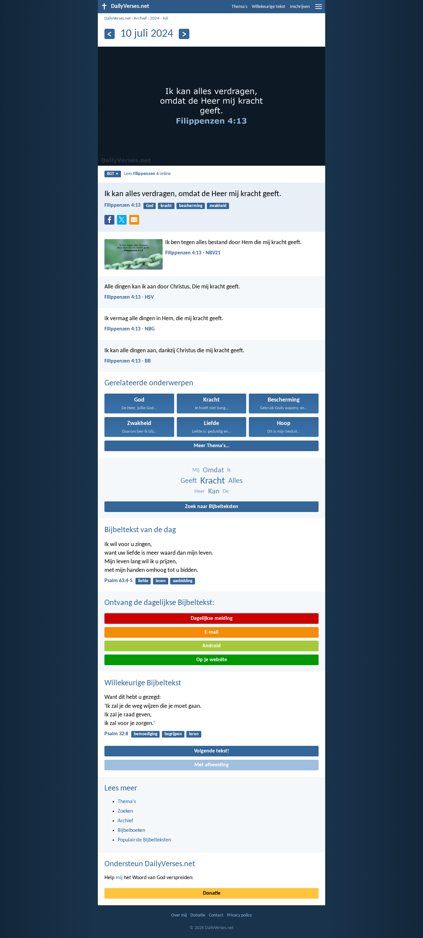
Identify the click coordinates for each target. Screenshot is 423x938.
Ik (229, 470)
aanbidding (182, 581)
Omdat (213, 470)
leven (161, 581)
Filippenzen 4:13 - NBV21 (192, 253)
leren (194, 734)
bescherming (190, 206)
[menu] (318, 9)
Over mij (179, 915)
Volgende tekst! (211, 751)
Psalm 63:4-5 (118, 580)
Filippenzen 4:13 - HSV (129, 297)
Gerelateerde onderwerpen (148, 383)
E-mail (211, 632)
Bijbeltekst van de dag (140, 530)
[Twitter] (123, 221)
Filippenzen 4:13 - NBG (129, 329)
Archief (140, 18)
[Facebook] (110, 221)
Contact (216, 915)
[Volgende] (184, 34)
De (226, 491)
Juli (165, 18)
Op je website (211, 659)
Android (211, 646)
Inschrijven (300, 6)
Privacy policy (239, 915)
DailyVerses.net (117, 18)
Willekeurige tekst (268, 6)
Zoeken (125, 811)
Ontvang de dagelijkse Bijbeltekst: (159, 603)
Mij (196, 470)
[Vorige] (109, 34)
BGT (110, 174)
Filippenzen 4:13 (122, 205)
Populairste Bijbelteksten (144, 840)
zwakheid (218, 206)
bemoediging (145, 734)
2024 (154, 18)
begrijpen (173, 734)
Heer (199, 491)
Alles (235, 481)
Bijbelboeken (131, 830)
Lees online (147, 173)
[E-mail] (135, 221)
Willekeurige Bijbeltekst (142, 683)
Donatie (211, 893)
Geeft (188, 481)
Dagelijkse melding (212, 618)
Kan (213, 491)
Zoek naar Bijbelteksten (211, 506)
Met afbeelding (211, 765)
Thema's (239, 6)
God (149, 206)
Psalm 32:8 (116, 734)
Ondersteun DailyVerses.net (149, 864)
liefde (143, 581)
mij (119, 877)
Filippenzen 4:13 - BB (127, 361)
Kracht (212, 481)
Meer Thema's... (211, 445)
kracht (166, 206)
